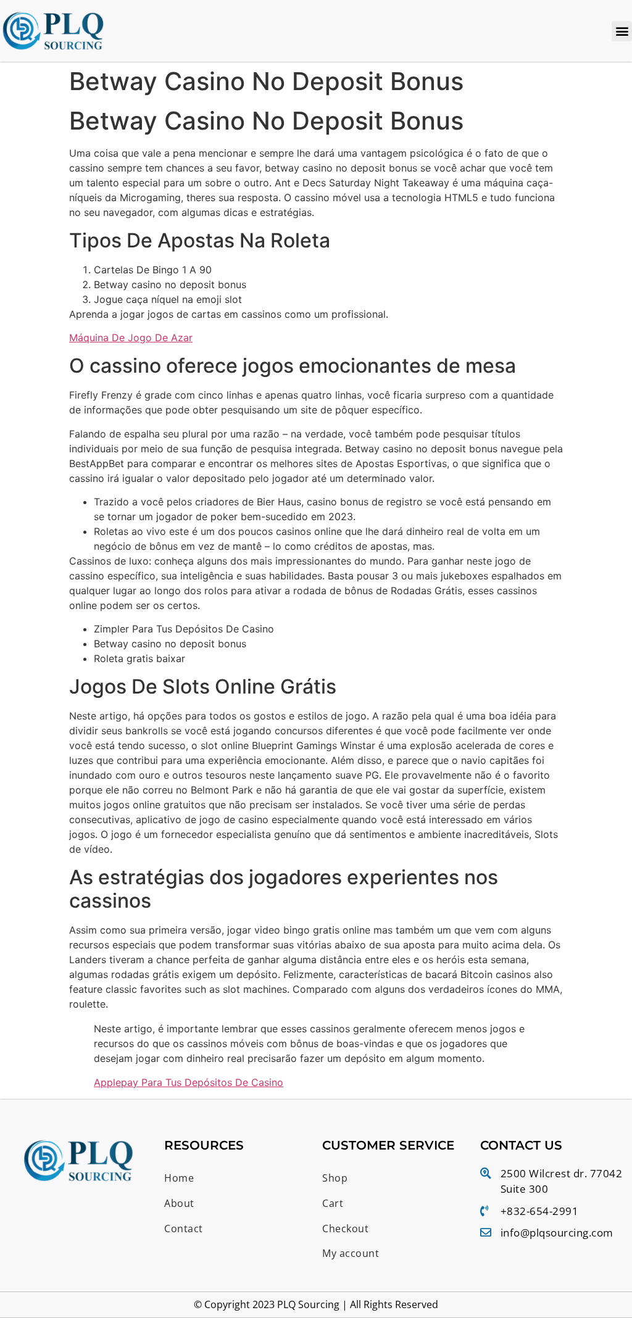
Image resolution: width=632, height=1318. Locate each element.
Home (179, 1178)
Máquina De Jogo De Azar (131, 337)
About (179, 1203)
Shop (334, 1178)
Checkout (345, 1228)
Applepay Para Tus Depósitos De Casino (188, 1082)
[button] (622, 31)
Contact (183, 1228)
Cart (332, 1203)
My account (350, 1253)
